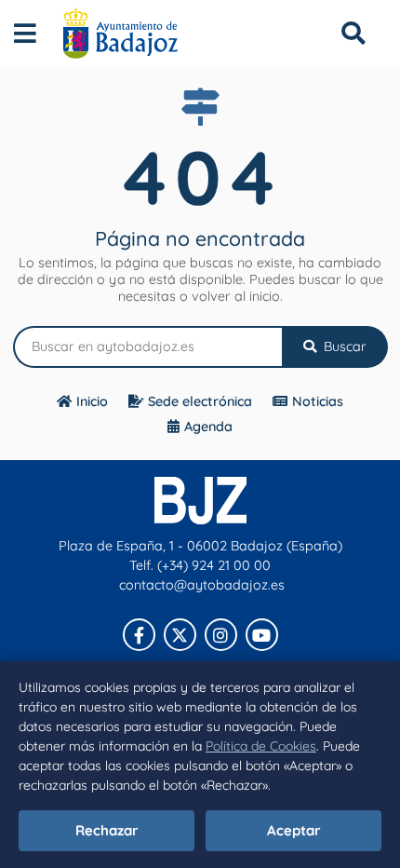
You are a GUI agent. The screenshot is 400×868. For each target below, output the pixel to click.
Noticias (317, 401)
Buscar (343, 346)
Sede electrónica (200, 401)
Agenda (208, 426)
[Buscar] (353, 33)
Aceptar (294, 830)
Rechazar (107, 830)
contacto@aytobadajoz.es (202, 584)
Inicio (92, 401)
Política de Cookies (261, 746)
